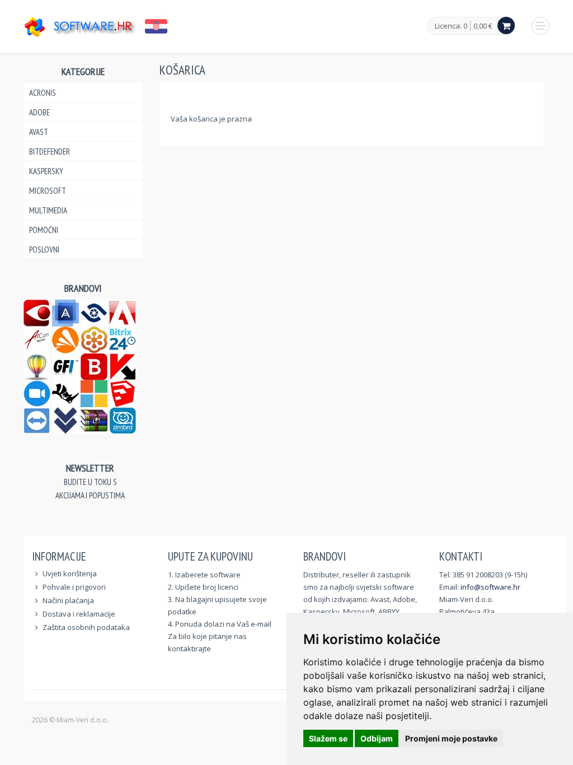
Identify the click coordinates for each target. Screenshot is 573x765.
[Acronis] (65, 311)
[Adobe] (122, 311)
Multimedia (48, 210)
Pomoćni (43, 230)
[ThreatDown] (65, 419)
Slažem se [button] (328, 738)
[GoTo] (94, 338)
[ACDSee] (94, 311)
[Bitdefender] (94, 365)
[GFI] (65, 365)
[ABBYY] (37, 311)
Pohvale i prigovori (74, 587)
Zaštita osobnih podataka (86, 627)
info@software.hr (490, 587)
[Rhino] (65, 392)
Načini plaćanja (68, 600)
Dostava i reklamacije (79, 614)
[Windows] (94, 392)
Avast (38, 132)
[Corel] (37, 365)
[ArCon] (37, 338)
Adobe (39, 112)
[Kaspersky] (122, 365)
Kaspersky (46, 171)
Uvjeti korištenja (70, 573)
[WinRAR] (94, 419)
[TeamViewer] (37, 419)
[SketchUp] (122, 392)
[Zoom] (37, 392)
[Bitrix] (122, 338)
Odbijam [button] (376, 738)
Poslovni (44, 249)
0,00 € (482, 26)
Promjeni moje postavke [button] (451, 738)
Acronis (42, 92)
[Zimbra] (122, 419)
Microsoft (47, 190)
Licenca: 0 (451, 26)
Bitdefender (49, 151)
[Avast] (65, 338)
